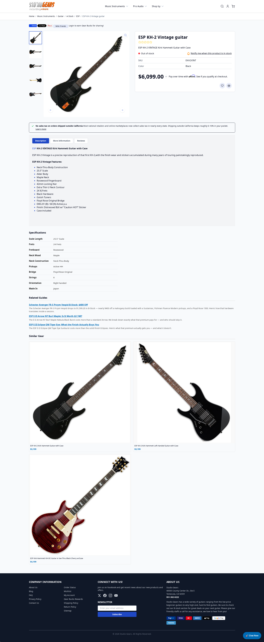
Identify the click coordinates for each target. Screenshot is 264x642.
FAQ (31, 595)
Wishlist (67, 591)
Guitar (61, 16)
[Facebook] (105, 595)
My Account (69, 595)
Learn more (41, 129)
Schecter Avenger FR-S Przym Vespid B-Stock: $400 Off (58, 304)
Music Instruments (115, 6)
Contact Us (34, 603)
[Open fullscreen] (86, 74)
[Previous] (50, 110)
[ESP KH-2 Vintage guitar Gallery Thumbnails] (35, 66)
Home (31, 16)
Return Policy (70, 606)
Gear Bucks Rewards (73, 599)
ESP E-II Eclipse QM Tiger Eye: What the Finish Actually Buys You (64, 324)
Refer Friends (61, 26)
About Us (33, 587)
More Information (61, 140)
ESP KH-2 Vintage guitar (93, 16)
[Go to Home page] (42, 6)
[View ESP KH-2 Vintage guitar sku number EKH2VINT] (35, 37)
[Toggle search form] (222, 6)
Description (40, 140)
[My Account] (227, 6)
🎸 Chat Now (252, 635)
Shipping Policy (71, 603)
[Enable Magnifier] (125, 35)
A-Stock (70, 16)
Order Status (70, 587)
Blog (31, 591)
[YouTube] (116, 595)
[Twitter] (99, 595)
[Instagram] (110, 595)
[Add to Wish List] (222, 85)
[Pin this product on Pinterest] (50, 25)
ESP (78, 16)
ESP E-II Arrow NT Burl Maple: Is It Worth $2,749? (55, 316)
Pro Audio (138, 6)
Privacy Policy (35, 599)
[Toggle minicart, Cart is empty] (233, 6)
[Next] (122, 110)
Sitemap (68, 610)
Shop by (156, 6)
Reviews (81, 140)
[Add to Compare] (229, 85)
